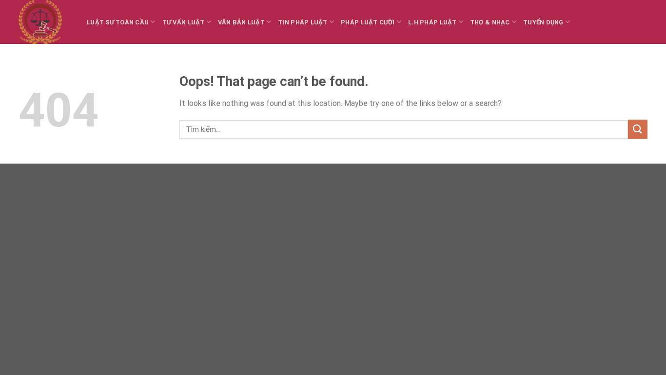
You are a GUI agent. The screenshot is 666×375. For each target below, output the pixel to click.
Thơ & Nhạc (490, 22)
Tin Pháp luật (302, 22)
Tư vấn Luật (183, 22)
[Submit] (637, 129)
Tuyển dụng (543, 22)
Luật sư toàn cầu (118, 22)
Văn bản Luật (241, 22)
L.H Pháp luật (432, 22)
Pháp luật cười (368, 22)
